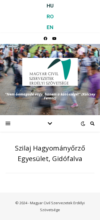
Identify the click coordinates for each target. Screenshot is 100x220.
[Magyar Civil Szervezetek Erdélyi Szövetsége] (50, 72)
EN (50, 27)
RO (50, 16)
